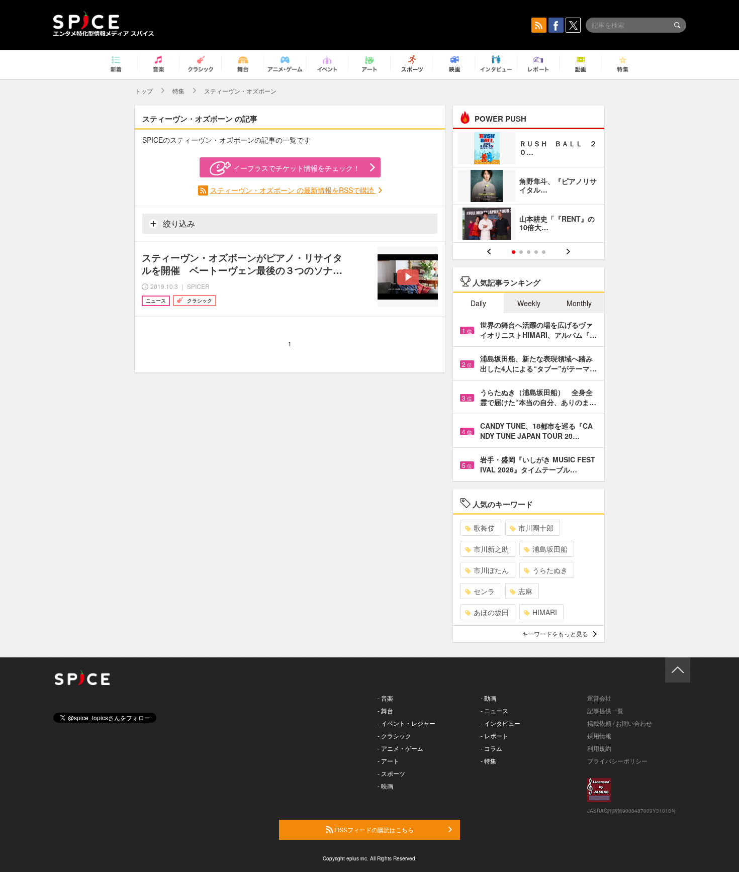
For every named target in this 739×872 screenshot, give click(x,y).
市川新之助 (491, 549)
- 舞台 (385, 710)
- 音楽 (385, 698)
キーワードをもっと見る (555, 633)
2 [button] (521, 252)
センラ (484, 591)
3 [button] (528, 252)
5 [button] (543, 252)
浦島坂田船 (550, 549)
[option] (528, 187)
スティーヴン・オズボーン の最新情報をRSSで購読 (293, 190)
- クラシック (394, 735)
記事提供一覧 (605, 710)
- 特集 (488, 760)
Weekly (528, 303)
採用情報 (599, 735)
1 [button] (513, 252)
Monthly (579, 303)
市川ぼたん (491, 570)
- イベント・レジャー (406, 723)
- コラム (491, 748)
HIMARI (544, 612)
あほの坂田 (491, 612)
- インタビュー (500, 723)
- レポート (494, 735)
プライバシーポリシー (617, 760)
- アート (388, 760)
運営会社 (599, 698)
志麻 (525, 591)
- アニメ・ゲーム (400, 748)
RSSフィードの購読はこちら (373, 829)
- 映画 (385, 786)
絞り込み (178, 223)
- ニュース (494, 710)
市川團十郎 (535, 528)
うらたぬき (550, 570)
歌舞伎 (484, 528)
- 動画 (488, 698)
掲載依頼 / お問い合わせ (619, 723)
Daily (478, 303)
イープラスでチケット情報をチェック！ (296, 168)
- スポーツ (391, 773)
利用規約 (599, 748)
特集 (178, 90)
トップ (144, 90)
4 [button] (536, 252)
